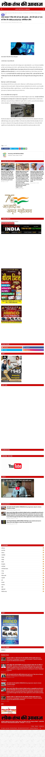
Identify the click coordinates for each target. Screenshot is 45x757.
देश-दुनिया (23, 564)
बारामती (23, 582)
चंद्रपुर (23, 557)
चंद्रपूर (23, 559)
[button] (3, 15)
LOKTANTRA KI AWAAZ (22, 9)
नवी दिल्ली (23, 566)
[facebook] (33, 347)
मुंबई (23, 587)
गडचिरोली (23, 555)
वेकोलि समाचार (23, 591)
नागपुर (23, 571)
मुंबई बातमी (23, 589)
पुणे (23, 580)
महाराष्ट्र (23, 584)
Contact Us (41, 726)
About (36, 726)
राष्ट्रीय (6, 13)
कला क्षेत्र (23, 550)
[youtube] (11, 347)
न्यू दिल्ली (23, 577)
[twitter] (11, 350)
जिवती (23, 561)
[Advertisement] (22, 33)
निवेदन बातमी (23, 575)
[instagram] (33, 350)
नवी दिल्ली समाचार (23, 568)
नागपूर (23, 573)
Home (2, 13)
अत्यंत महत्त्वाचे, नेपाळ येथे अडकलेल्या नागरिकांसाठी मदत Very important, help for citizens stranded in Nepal (24, 507)
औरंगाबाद (23, 548)
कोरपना (23, 552)
